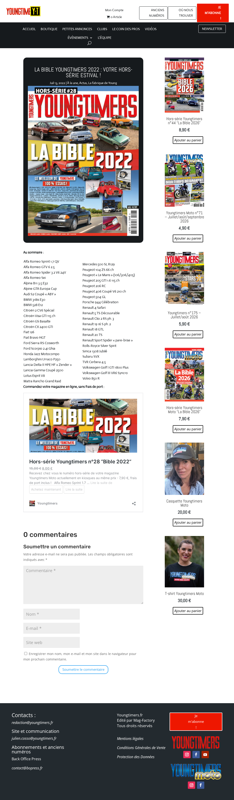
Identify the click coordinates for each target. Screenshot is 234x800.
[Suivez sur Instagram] (187, 754)
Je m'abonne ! (196, 721)
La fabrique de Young (102, 83)
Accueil (29, 29)
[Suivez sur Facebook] (196, 754)
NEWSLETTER (212, 28)
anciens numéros (156, 13)
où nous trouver (186, 13)
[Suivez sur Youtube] (205, 754)
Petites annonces (77, 29)
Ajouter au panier (188, 610)
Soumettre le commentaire (83, 669)
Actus (83, 83)
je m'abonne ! (213, 12)
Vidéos (151, 29)
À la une (72, 83)
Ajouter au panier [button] (188, 140)
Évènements (78, 38)
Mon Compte (114, 10)
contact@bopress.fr (27, 768)
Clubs (102, 29)
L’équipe (104, 38)
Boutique (49, 29)
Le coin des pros (126, 29)
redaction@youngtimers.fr (32, 722)
